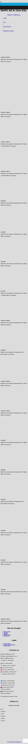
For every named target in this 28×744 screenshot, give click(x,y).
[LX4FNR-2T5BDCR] (12, 379)
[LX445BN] (12, 259)
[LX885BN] (12, 467)
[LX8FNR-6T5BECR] (12, 169)
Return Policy (7, 645)
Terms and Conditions (9, 644)
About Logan (7, 631)
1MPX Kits (10, 15)
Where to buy (7, 634)
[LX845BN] (12, 438)
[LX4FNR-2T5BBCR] (12, 55)
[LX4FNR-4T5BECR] (12, 139)
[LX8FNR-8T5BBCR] (12, 318)
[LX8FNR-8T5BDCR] (12, 617)
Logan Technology (16, 742)
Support (6, 633)
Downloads (6, 635)
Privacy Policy (7, 643)
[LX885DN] (12, 198)
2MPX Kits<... (17, 15)
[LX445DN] (12, 558)
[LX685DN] (12, 497)
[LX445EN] (12, 289)
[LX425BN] (12, 230)
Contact (6, 632)
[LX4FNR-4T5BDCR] (12, 408)
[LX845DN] (12, 587)
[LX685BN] (12, 348)
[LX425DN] (12, 528)
